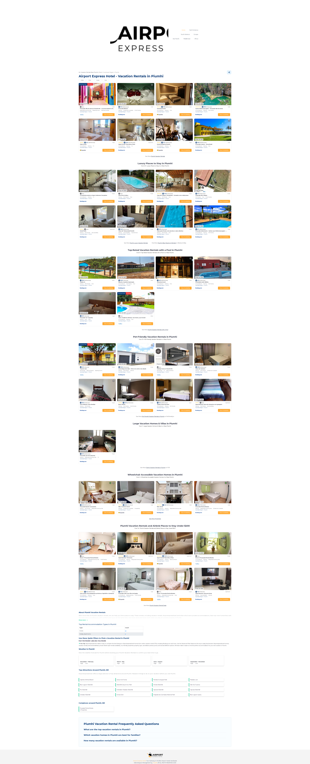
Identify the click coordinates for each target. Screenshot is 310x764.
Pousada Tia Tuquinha (86, 317)
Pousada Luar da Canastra (87, 455)
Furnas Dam (120, 694)
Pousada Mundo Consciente (88, 506)
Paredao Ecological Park (160, 679)
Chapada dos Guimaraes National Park (164, 694)
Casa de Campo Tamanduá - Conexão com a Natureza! (172, 195)
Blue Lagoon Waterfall (86, 684)
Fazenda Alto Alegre (201, 195)
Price (90, 80)
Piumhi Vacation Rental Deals (158, 605)
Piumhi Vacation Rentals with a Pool (158, 329)
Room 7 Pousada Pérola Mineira (89, 557)
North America (193, 30)
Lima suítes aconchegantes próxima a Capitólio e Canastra (97, 593)
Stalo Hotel (83, 144)
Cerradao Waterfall (85, 694)
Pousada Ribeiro (123, 108)
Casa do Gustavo (200, 368)
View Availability (108, 114)
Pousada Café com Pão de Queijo (128, 593)
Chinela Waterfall (158, 684)
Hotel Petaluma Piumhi (163, 144)
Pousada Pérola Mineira (202, 506)
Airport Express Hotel (139, 761)
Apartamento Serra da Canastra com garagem (208, 404)
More (106, 80)
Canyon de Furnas (122, 679)
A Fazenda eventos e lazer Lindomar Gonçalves (93, 195)
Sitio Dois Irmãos (123, 195)
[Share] (229, 72)
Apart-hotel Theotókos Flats (126, 144)
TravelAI (155, 763)
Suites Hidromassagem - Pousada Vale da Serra (209, 108)
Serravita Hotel (161, 108)
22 (125, 631)
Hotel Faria (83, 231)
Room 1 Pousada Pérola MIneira (166, 593)
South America (185, 34)
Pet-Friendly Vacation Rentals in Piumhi (153, 416)
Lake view (94, 640)
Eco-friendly (102, 640)
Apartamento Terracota (125, 557)
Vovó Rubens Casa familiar (87, 404)
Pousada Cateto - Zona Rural (203, 144)
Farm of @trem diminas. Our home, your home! (131, 317)
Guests (97, 80)
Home (183, 30)
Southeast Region (84, 111)
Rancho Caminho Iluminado (126, 282)
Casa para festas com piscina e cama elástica (170, 231)
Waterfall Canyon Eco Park (124, 684)
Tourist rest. (83, 368)
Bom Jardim (121, 404)
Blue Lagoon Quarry (195, 694)
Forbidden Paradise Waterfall (125, 689)
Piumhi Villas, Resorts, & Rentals (167, 243)
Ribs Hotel (160, 506)
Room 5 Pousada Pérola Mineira (204, 557)
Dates (82, 80)
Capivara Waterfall (158, 689)
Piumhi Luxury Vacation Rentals (139, 243)
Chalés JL (82, 282)
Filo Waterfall (83, 689)
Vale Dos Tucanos (195, 684)
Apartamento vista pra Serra (203, 593)
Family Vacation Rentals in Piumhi (155, 467)
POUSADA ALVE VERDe (201, 282)
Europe (196, 34)
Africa (196, 39)
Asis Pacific (176, 39)
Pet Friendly (86, 640)
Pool (80, 640)
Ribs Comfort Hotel (124, 506)
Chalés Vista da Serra (163, 404)
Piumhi (90, 111)
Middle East (187, 39)
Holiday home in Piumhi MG (165, 368)
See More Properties (155, 518)
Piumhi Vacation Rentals (158, 156)
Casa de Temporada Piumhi (126, 231)
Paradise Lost (194, 679)
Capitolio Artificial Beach (86, 679)
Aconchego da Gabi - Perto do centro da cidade (132, 368)
